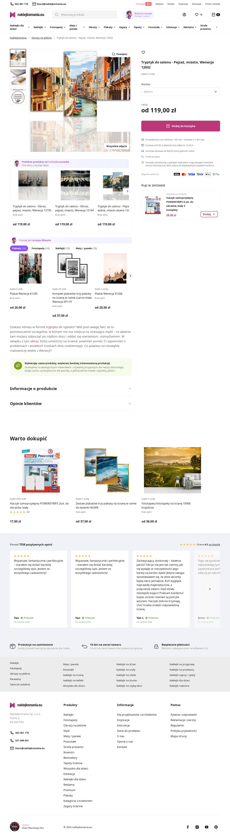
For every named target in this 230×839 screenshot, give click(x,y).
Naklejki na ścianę (73, 675)
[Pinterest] (216, 827)
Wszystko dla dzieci (74, 685)
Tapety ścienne (72, 763)
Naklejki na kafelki (73, 680)
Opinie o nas (125, 741)
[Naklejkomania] (34, 705)
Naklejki (38, 27)
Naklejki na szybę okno (129, 685)
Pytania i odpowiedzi (184, 714)
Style (66, 731)
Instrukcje (196, 4)
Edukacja (171, 27)
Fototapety (56, 27)
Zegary (123, 27)
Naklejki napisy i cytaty (182, 675)
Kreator (171, 4)
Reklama (189, 27)
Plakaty (108, 27)
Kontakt (122, 747)
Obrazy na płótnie (20, 673)
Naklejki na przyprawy (182, 664)
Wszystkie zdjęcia (116, 146)
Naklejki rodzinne (179, 685)
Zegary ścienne (73, 806)
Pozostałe (154, 27)
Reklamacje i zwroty (183, 720)
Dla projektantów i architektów (137, 714)
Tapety (138, 27)
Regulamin (177, 725)
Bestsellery (70, 758)
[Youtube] (207, 827)
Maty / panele (86, 248)
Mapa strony (179, 736)
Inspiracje (183, 4)
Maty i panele (73, 27)
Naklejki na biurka (126, 680)
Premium (69, 790)
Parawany (15, 679)
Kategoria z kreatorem (77, 801)
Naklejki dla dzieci (17, 27)
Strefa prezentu (205, 27)
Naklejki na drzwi (126, 664)
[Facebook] (188, 827)
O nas (120, 736)
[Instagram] (197, 827)
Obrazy (93, 27)
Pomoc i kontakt (212, 4)
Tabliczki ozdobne (20, 684)
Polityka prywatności (184, 731)
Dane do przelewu (128, 731)
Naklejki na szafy (125, 669)
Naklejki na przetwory (182, 669)
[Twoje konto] (184, 15)
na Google (214, 544)
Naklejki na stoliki (126, 675)
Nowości (159, 4)
